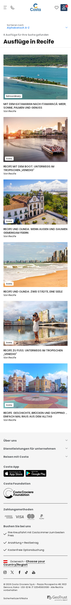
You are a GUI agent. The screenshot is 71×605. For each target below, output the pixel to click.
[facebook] (19, 573)
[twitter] (12, 573)
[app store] (13, 473)
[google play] (36, 473)
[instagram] (5, 573)
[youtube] (33, 573)
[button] (56, 7)
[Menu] (5, 8)
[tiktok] (26, 573)
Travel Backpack (56, 7)
